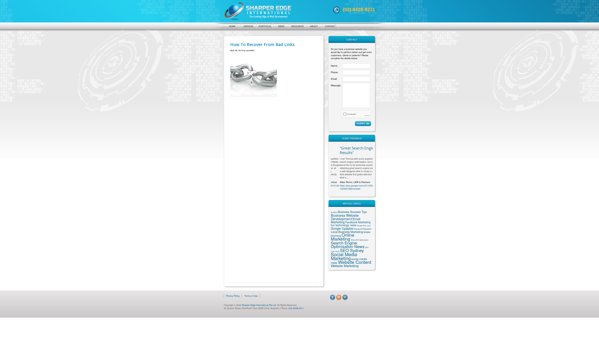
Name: (334, 65)
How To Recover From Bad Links (262, 44)
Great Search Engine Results (349, 150)
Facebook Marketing (357, 222)
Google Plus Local (363, 225)
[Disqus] (274, 149)
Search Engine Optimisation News (347, 244)
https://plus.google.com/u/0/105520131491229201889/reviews (351, 187)
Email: (334, 78)
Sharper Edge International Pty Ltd (259, 305)
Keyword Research (362, 228)
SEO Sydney (352, 250)
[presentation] (356, 114)
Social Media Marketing (344, 256)
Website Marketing (345, 265)
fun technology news (343, 225)
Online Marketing (342, 237)
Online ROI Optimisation (359, 240)
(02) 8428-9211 (359, 9)
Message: (336, 85)
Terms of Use (251, 295)
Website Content (354, 262)
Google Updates (342, 228)
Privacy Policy (233, 295)
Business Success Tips (352, 212)
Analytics (334, 212)
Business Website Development (345, 217)
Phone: (334, 72)
